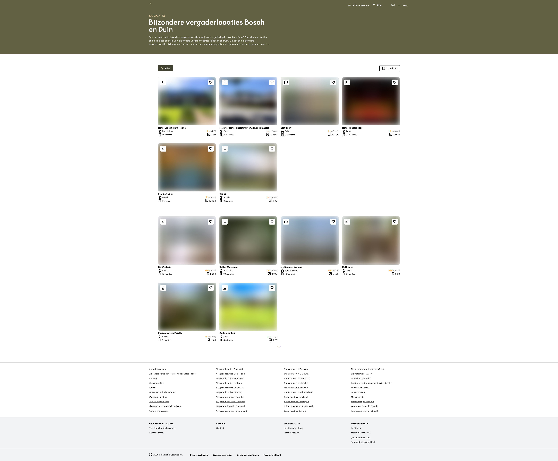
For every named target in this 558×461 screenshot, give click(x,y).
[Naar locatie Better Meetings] (248, 240)
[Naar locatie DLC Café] (371, 240)
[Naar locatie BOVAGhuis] (187, 240)
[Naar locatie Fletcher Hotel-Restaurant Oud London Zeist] (248, 101)
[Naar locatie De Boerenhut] (248, 307)
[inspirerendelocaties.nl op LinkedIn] (406, 455)
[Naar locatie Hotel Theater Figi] (371, 101)
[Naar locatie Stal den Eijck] (187, 167)
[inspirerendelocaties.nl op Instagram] (390, 455)
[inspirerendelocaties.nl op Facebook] (398, 455)
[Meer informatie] (163, 82)
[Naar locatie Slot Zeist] (310, 101)
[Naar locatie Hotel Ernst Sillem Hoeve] (187, 101)
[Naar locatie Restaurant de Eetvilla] (187, 307)
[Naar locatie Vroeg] (248, 167)
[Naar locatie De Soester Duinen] (310, 240)
